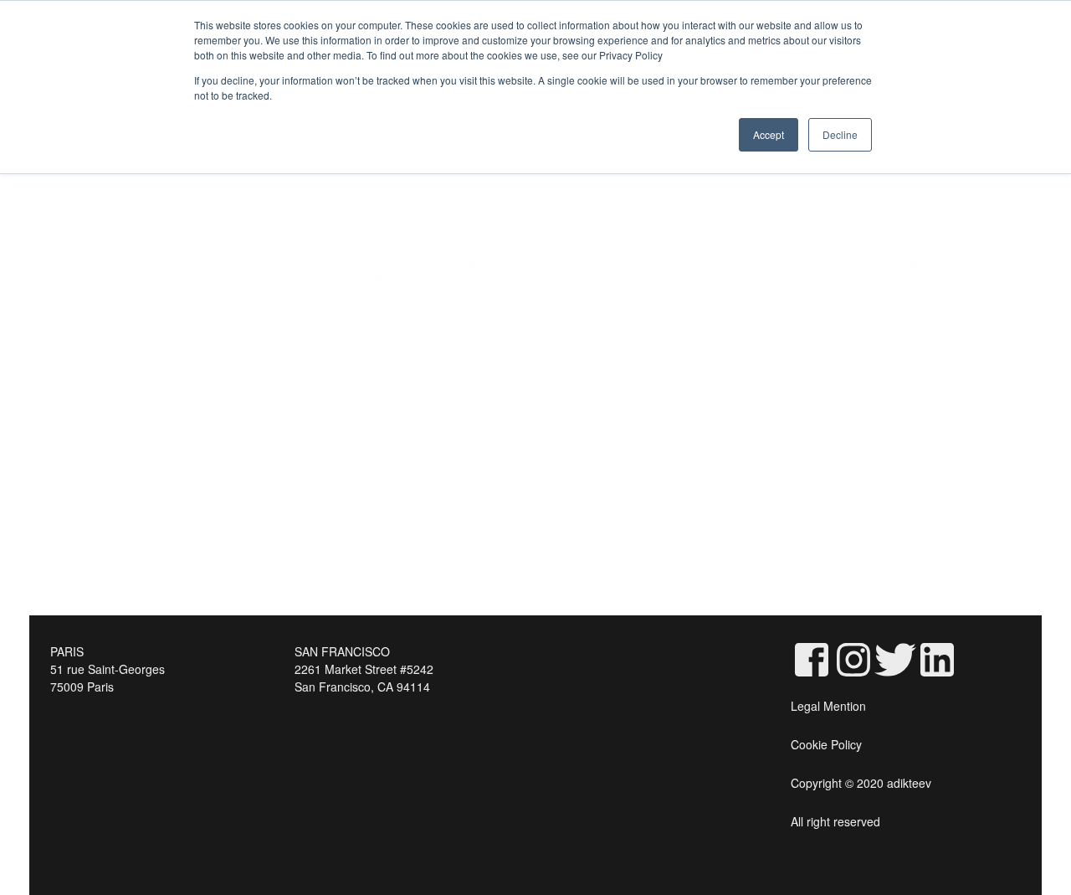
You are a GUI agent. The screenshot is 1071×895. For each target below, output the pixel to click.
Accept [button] (768, 134)
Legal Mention (828, 705)
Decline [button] (840, 134)
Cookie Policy (826, 744)
